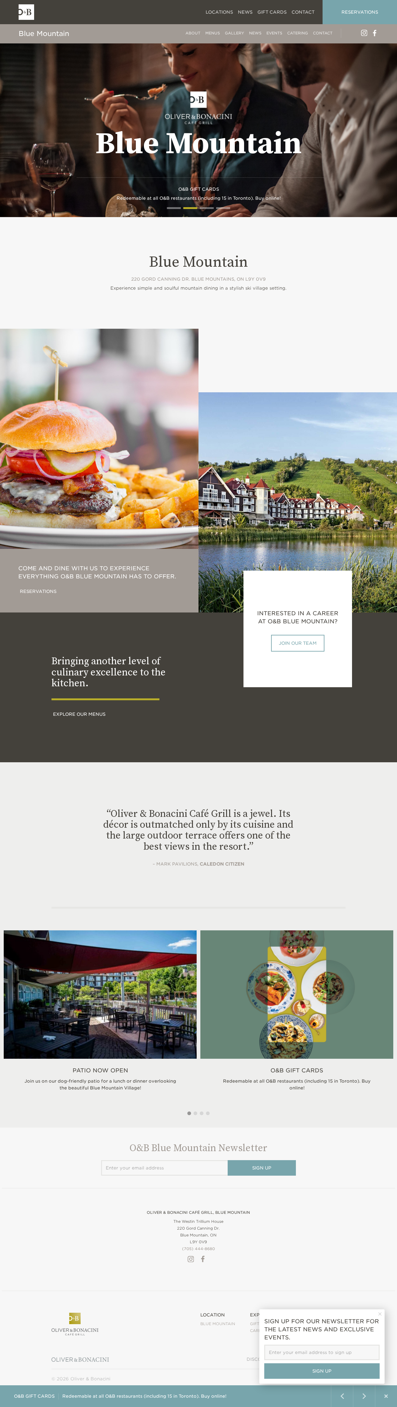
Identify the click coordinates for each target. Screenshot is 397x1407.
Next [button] (364, 1396)
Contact (322, 33)
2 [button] (195, 1113)
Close (386, 1396)
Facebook (374, 33)
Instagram (364, 33)
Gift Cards (272, 12)
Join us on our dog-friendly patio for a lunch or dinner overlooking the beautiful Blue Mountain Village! (100, 1078)
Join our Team (298, 643)
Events (274, 33)
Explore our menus (79, 714)
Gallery (234, 33)
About (192, 33)
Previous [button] (342, 1396)
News (255, 33)
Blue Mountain (44, 33)
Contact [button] (303, 12)
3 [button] (201, 1113)
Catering (297, 33)
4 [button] (208, 1113)
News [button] (245, 12)
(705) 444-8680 (198, 1248)
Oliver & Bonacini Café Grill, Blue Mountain (198, 1212)
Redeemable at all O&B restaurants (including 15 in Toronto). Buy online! (297, 1078)
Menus (212, 33)
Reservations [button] (359, 12)
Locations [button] (219, 12)
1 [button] (189, 1113)
